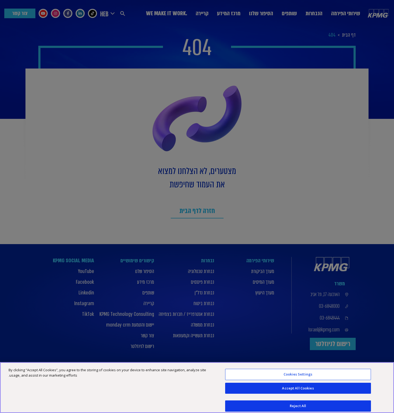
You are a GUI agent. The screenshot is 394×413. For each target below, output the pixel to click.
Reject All (298, 405)
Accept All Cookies (298, 388)
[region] (197, 387)
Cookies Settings (298, 374)
